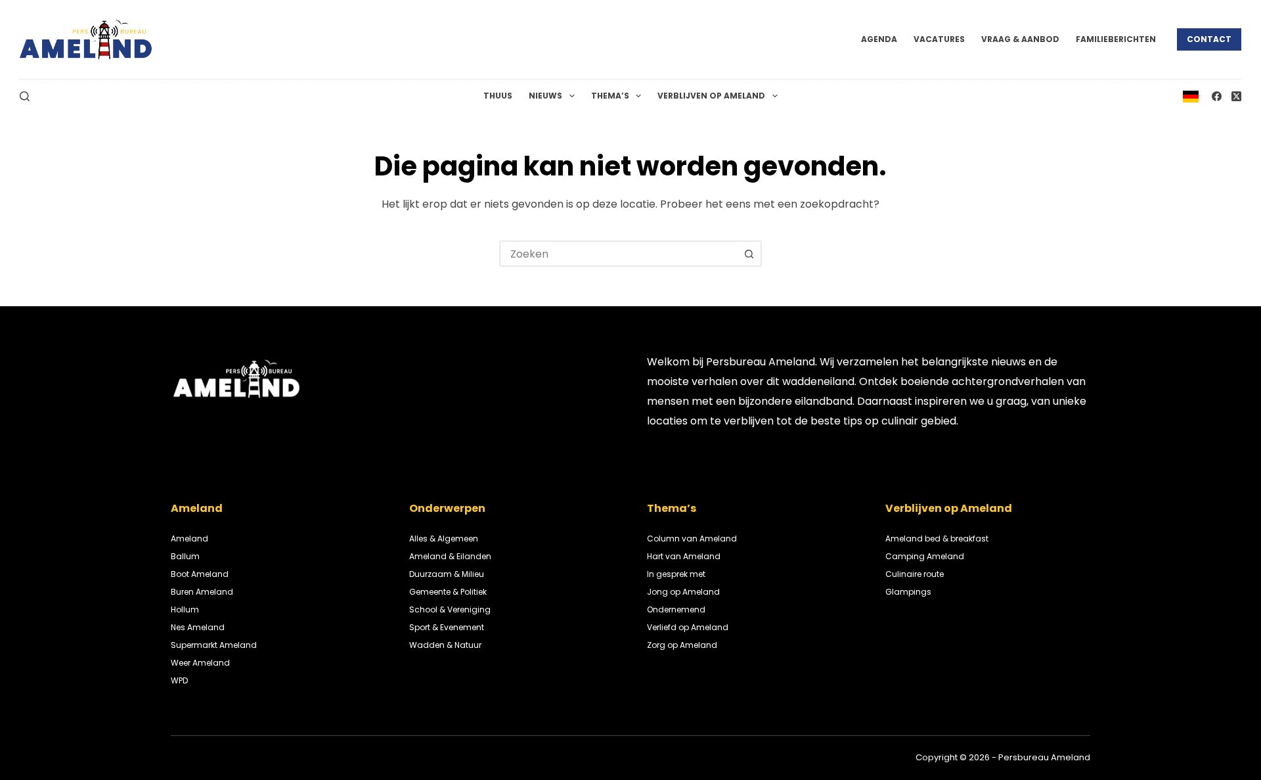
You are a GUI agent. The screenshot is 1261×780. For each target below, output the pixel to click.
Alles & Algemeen (443, 538)
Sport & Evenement (446, 627)
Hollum (185, 609)
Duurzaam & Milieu (446, 574)
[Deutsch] (1191, 96)
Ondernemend (676, 609)
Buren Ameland (202, 591)
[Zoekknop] (749, 253)
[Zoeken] (25, 96)
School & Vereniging (450, 609)
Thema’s (610, 95)
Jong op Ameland (683, 591)
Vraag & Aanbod (1020, 39)
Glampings (908, 591)
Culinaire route (914, 574)
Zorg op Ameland (682, 645)
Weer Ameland (200, 662)
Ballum (185, 556)
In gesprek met (676, 574)
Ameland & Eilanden (450, 556)
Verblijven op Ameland (711, 95)
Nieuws (545, 95)
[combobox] (618, 254)
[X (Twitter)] (1236, 96)
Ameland (189, 538)
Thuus (497, 95)
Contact (1209, 39)
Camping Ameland (924, 556)
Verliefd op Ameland (687, 627)
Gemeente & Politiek (448, 591)
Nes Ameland (198, 627)
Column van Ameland (692, 538)
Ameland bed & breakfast (936, 538)
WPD (179, 680)
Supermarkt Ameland (214, 645)
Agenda (879, 39)
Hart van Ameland (683, 556)
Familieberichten (1116, 39)
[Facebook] (1217, 96)
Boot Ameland (200, 574)
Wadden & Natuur (445, 645)
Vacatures (939, 39)
